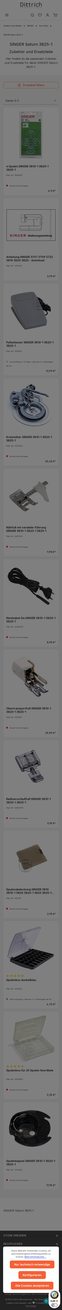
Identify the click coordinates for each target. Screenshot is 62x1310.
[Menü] (6, 15)
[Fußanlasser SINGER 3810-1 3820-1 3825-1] (31, 310)
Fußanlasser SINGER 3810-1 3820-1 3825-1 (30, 344)
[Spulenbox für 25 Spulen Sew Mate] (31, 1038)
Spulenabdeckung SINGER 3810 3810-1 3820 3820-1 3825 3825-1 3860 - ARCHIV (28, 891)
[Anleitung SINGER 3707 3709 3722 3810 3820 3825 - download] (31, 225)
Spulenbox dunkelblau (21, 980)
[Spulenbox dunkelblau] (31, 948)
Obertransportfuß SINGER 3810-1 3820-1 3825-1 (28, 710)
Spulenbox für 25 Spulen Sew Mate (29, 1070)
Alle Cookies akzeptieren (32, 1285)
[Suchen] (32, 15)
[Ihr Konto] (47, 15)
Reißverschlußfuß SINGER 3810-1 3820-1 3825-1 (28, 800)
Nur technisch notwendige (32, 1264)
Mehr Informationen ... (35, 1257)
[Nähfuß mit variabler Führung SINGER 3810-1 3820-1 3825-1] (31, 495)
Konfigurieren (32, 1275)
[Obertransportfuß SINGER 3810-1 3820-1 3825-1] (31, 676)
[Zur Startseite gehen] (31, 5)
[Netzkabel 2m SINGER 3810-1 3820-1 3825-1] (31, 586)
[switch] (54, 1305)
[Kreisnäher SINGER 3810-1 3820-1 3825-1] (31, 405)
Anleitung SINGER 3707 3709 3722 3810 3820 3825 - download (29, 258)
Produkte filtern (33, 85)
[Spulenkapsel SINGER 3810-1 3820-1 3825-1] (31, 1129)
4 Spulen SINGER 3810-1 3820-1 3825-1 (27, 168)
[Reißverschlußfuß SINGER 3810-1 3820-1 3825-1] (31, 767)
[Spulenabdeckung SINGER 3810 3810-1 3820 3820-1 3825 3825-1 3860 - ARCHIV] (31, 857)
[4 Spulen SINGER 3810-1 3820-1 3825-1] (31, 134)
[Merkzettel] (40, 15)
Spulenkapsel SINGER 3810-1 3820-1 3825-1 (30, 1162)
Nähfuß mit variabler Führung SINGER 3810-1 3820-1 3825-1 (26, 529)
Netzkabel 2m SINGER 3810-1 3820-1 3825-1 (30, 619)
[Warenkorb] (55, 15)
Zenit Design (31, 1306)
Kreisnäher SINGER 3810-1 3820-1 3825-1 (29, 438)
